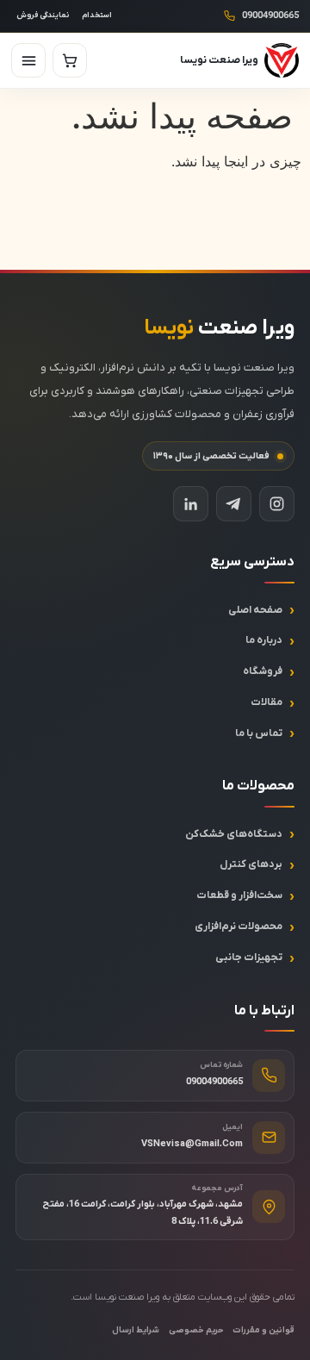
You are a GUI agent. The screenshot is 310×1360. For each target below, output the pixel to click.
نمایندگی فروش (42, 15)
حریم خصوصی (196, 1330)
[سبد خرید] (70, 60)
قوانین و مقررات (263, 1330)
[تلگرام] (233, 503)
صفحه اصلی (255, 610)
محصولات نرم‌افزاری (238, 926)
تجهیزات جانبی (248, 957)
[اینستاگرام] (276, 503)
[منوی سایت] (28, 60)
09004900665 (270, 15)
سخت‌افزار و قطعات (239, 895)
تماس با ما (258, 733)
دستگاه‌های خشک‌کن (233, 834)
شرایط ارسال (135, 1330)
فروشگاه (262, 671)
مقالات (266, 702)
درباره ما (263, 640)
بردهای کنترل (251, 864)
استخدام (97, 15)
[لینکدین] (190, 503)
